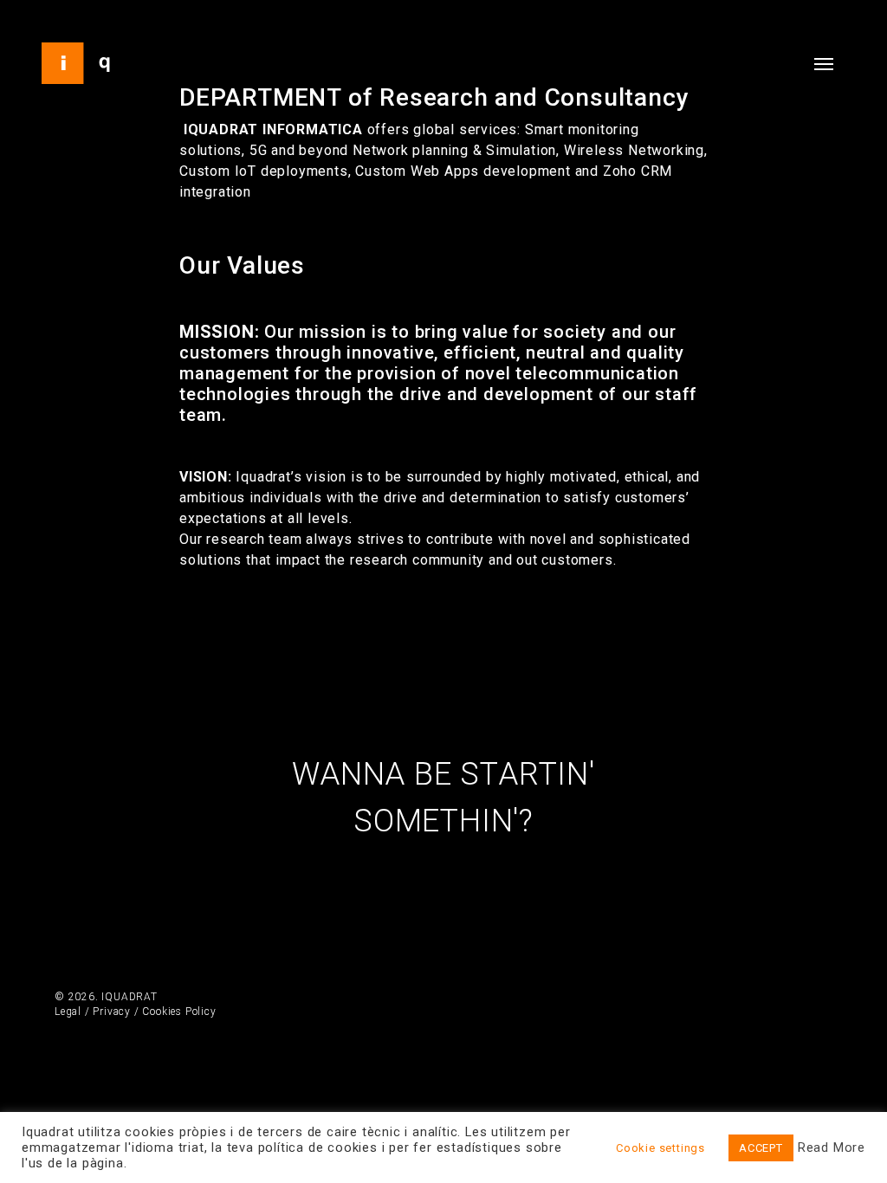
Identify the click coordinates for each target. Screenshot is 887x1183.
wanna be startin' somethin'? (443, 797)
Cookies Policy (179, 1011)
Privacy (112, 1011)
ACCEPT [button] (761, 1147)
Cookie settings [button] (660, 1147)
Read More (831, 1147)
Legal (68, 1011)
